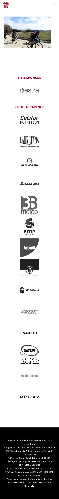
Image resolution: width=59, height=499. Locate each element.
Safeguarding (35, 479)
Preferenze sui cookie (16, 479)
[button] (54, 5)
